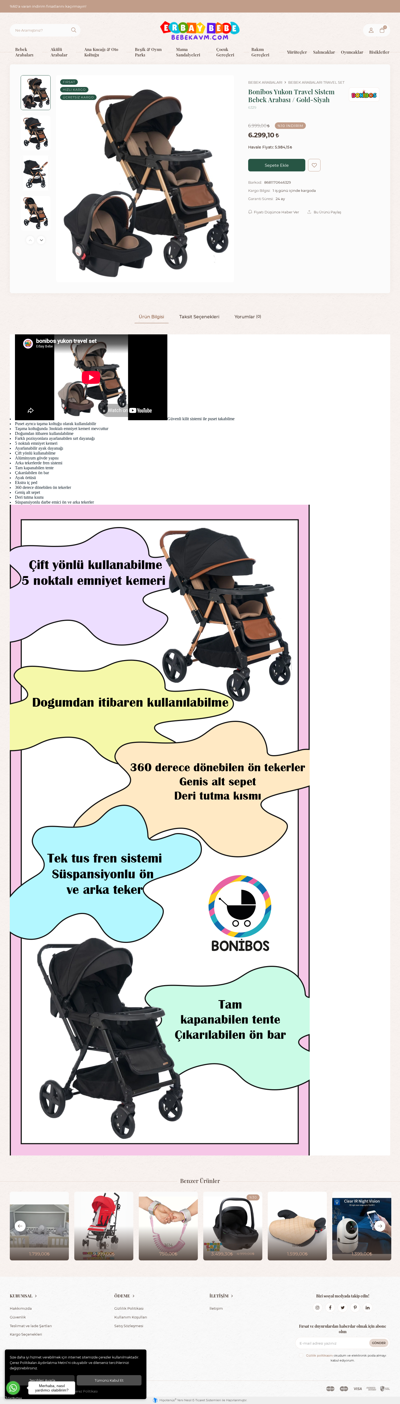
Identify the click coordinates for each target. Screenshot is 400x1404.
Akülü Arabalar (59, 52)
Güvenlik (18, 1317)
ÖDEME (122, 1296)
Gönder (379, 1343)
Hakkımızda (21, 1308)
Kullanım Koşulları (130, 1317)
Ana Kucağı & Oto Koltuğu (101, 52)
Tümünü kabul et (109, 1380)
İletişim (216, 1308)
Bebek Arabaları (24, 52)
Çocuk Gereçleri (225, 52)
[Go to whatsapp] (13, 1388)
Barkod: (255, 182)
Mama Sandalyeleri (188, 52)
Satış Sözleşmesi (128, 1325)
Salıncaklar (323, 52)
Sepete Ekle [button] (277, 165)
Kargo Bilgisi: (259, 190)
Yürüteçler (296, 52)
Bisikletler (378, 52)
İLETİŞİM (219, 1296)
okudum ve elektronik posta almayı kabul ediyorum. (346, 1358)
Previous (30, 240)
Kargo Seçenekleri (26, 1334)
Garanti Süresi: (260, 198)
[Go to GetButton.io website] (13, 1398)
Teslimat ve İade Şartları (31, 1325)
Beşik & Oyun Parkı (148, 52)
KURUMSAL (21, 1296)
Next (41, 240)
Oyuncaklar (351, 52)
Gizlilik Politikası (129, 1308)
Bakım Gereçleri (260, 52)
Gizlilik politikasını (319, 1355)
